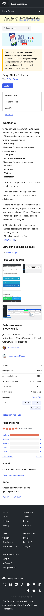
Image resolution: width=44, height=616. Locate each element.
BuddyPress (9, 567)
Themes (26, 516)
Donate (27, 542)
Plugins (26, 521)
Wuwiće (8, 108)
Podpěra (9, 114)
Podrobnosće (11, 95)
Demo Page (11, 252)
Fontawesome (8, 240)
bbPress (7, 563)
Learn (4, 533)
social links (37, 403)
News (5, 516)
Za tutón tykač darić (11, 497)
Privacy (5, 525)
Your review (7, 456)
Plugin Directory (8, 11)
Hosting (5, 521)
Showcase (28, 512)
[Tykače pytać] (28, 28)
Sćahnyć (7, 86)
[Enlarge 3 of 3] (38, 308)
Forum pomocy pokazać (13, 475)
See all (39, 456)
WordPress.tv (9, 546)
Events (26, 538)
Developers (7, 542)
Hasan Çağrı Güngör (17, 356)
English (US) (37, 397)
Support (6, 538)
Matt (5, 559)
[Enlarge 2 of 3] (38, 267)
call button (27, 403)
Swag (27, 546)
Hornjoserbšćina (15, 578)
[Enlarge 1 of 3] (17, 267)
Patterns (27, 525)
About (5, 512)
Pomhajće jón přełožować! (29, 20)
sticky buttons (35, 408)
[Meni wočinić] (40, 3)
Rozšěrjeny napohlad (11, 415)
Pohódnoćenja (11, 102)
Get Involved (29, 533)
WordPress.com (10, 554)
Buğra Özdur (12, 79)
